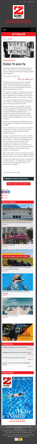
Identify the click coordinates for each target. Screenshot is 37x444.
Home (4, 41)
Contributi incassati (27, 435)
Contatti (29, 437)
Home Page (6, 437)
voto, (7, 175)
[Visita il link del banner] (18, 27)
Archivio (24, 437)
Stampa (30, 82)
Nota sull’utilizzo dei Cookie (22, 439)
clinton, (15, 175)
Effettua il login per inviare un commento (18, 186)
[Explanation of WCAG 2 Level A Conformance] (18, 441)
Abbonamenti (31, 2)
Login (24, 2)
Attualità (18, 36)
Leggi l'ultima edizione (17, 422)
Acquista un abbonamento (17, 424)
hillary (18, 175)
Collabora (5, 200)
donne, (11, 175)
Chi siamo (12, 437)
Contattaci (5, 197)
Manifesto (18, 437)
